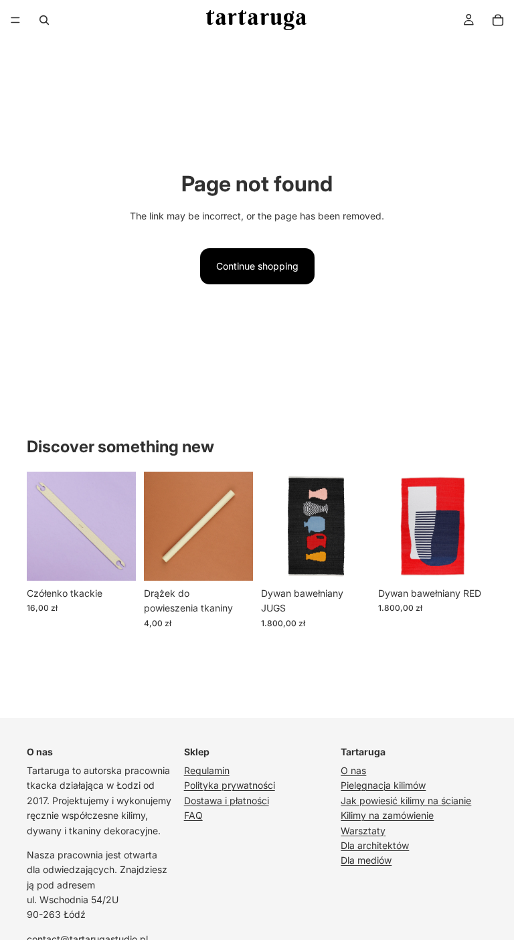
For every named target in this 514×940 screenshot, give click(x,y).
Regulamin (207, 770)
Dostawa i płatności (226, 800)
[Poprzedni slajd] (41, 526)
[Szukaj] (44, 20)
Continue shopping (257, 266)
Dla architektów (375, 845)
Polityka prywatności (229, 785)
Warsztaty (363, 830)
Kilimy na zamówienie (387, 815)
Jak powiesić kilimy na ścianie (406, 800)
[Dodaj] (349, 560)
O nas (353, 770)
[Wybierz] (115, 560)
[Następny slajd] (121, 526)
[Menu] (15, 20)
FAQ (193, 815)
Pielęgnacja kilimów (383, 785)
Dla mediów (366, 860)
